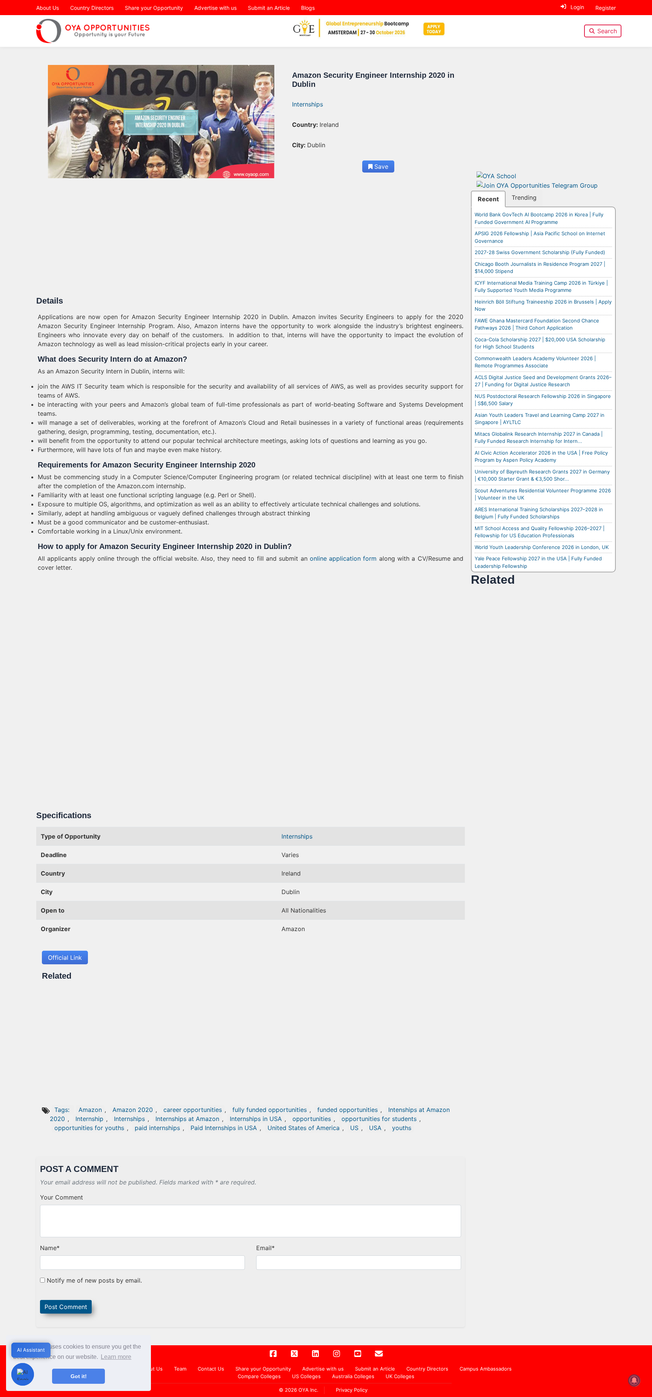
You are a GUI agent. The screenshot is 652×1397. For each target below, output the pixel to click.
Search (607, 31)
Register (605, 8)
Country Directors (92, 8)
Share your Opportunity (154, 8)
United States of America (304, 1128)
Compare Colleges (259, 1376)
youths (401, 1128)
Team (180, 1369)
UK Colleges (400, 1376)
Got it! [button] (79, 1376)
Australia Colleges (353, 1376)
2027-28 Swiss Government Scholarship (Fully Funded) (540, 252)
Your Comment (61, 1197)
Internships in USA (256, 1119)
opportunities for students (379, 1119)
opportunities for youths (89, 1128)
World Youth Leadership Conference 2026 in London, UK (542, 547)
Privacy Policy (352, 1390)
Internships (307, 104)
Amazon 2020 (132, 1109)
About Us (47, 8)
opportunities (311, 1119)
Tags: (62, 1109)
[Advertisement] (250, 240)
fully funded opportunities (269, 1109)
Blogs (308, 8)
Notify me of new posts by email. (94, 1280)
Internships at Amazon (187, 1119)
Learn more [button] (116, 1357)
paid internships (157, 1128)
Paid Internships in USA (224, 1128)
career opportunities (192, 1109)
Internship (89, 1119)
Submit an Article (269, 8)
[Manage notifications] (634, 1380)
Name (50, 1248)
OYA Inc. (308, 1390)
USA (375, 1128)
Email (265, 1248)
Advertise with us (215, 8)
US (354, 1128)
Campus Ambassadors (486, 1369)
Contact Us (211, 1369)
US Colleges (306, 1376)
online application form (343, 558)
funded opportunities (347, 1109)
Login (577, 7)
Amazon (90, 1109)
